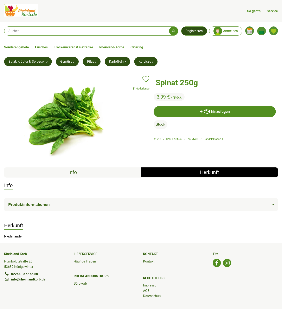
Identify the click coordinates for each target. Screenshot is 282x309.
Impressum (151, 285)
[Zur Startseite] (21, 11)
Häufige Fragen (85, 261)
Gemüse (66, 61)
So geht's (254, 11)
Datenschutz (152, 296)
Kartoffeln (116, 61)
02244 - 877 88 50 (24, 274)
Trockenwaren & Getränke (73, 47)
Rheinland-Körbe (111, 47)
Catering (136, 47)
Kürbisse (145, 61)
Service (272, 11)
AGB (146, 291)
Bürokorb (80, 283)
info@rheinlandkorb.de (28, 279)
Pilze (90, 61)
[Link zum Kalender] (249, 30)
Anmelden (230, 31)
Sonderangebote (16, 47)
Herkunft (209, 172)
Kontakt (148, 261)
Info (72, 172)
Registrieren (194, 31)
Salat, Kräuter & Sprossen (26, 61)
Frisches (41, 47)
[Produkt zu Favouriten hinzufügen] (145, 79)
